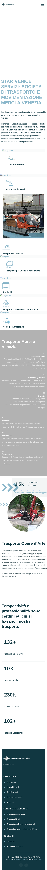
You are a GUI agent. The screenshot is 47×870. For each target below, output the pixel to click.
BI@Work (37, 859)
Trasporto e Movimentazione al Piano (22, 829)
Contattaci (11, 842)
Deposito (10, 802)
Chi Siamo (11, 782)
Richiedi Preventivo (15, 846)
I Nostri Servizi (13, 787)
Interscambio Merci (14, 797)
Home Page (10, 67)
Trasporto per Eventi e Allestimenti (21, 824)
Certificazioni (12, 792)
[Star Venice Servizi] (8, 4)
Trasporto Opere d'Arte (16, 814)
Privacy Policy (21, 859)
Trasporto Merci (13, 819)
